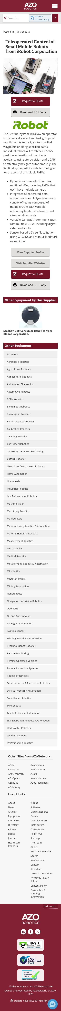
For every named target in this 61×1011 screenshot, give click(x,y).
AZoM (11, 765)
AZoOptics (14, 778)
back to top (49, 906)
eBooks (12, 829)
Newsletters (37, 860)
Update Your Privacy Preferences (32, 1000)
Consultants (37, 829)
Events (34, 816)
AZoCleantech (16, 773)
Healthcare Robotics (14, 844)
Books (11, 833)
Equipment (14, 816)
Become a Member (41, 851)
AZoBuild (13, 782)
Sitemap (35, 838)
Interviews (14, 820)
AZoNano (13, 769)
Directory (13, 825)
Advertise (35, 869)
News (11, 807)
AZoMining (14, 787)
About (11, 802)
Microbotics (23, 31)
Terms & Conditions (41, 873)
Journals (12, 838)
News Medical (38, 778)
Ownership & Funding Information (37, 893)
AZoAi (33, 773)
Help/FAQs (36, 833)
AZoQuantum (38, 769)
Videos (34, 802)
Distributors (37, 825)
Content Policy (38, 885)
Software (35, 807)
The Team (36, 842)
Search (34, 855)
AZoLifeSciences (39, 782)
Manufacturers (38, 820)
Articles (12, 811)
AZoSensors (37, 765)
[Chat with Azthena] (52, 1004)
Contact (34, 864)
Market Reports (39, 811)
